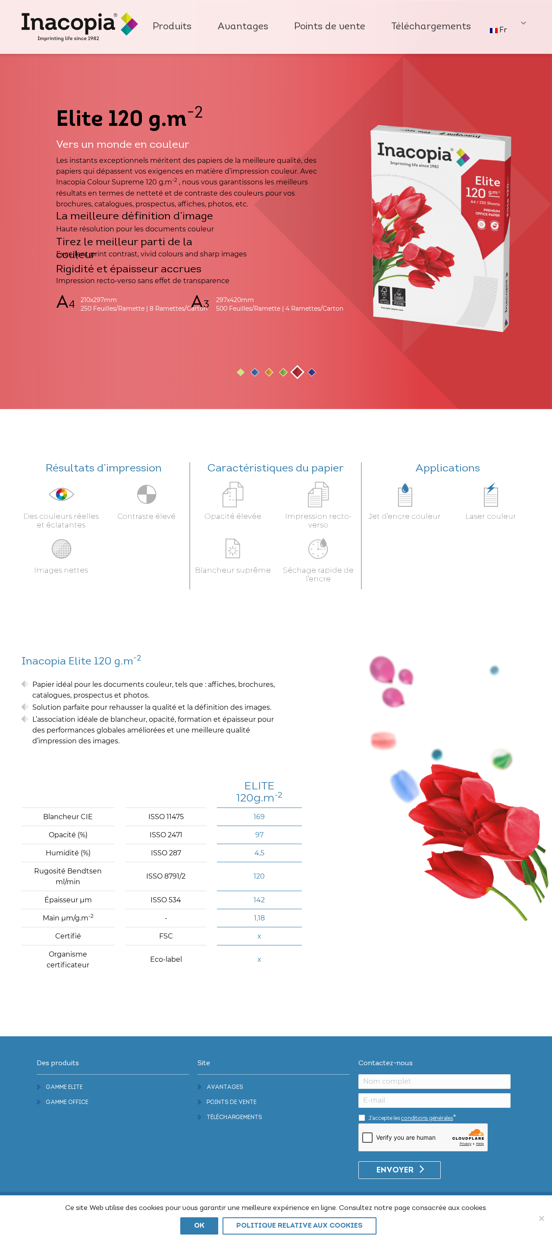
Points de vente (232, 1102)
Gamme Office (67, 1102)
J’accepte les (411, 1118)
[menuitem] (172, 27)
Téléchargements (234, 1117)
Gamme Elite (64, 1087)
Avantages (225, 1087)
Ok (199, 1225)
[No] (541, 1218)
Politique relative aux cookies (299, 1225)
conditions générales (427, 1118)
